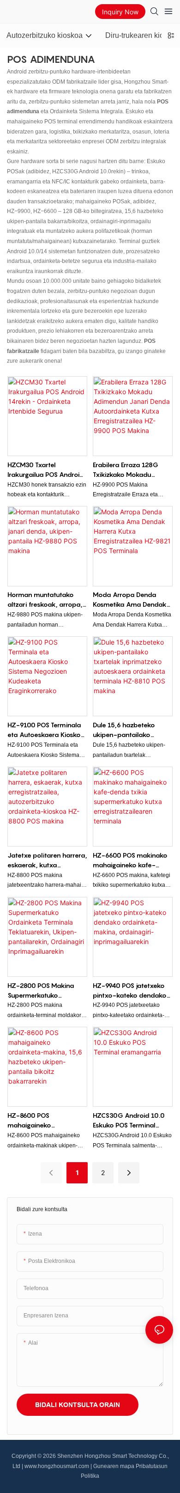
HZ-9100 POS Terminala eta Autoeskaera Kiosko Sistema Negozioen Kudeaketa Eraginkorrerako (44, 730)
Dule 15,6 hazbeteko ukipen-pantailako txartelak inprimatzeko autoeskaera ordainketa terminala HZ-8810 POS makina (130, 730)
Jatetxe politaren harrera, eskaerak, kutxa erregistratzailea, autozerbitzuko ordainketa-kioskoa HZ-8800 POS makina (47, 860)
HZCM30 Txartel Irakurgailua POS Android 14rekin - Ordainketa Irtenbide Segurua (45, 470)
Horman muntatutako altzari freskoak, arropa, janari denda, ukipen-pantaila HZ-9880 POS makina (45, 600)
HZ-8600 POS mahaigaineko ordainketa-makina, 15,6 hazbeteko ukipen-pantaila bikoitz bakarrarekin (46, 1120)
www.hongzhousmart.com (56, 1466)
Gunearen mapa (113, 1466)
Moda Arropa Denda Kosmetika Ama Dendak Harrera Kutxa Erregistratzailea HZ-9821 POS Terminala (131, 600)
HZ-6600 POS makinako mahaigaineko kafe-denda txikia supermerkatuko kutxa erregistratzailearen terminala (130, 860)
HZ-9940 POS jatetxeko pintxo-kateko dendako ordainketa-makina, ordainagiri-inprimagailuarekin (130, 990)
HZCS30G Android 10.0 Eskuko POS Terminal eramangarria (129, 1120)
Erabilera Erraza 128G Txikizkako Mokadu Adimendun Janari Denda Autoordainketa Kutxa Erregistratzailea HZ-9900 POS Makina (132, 470)
